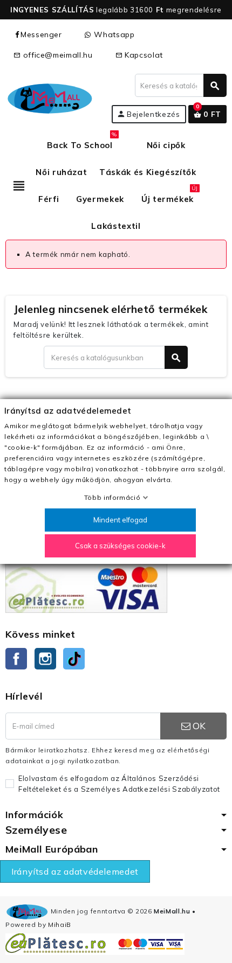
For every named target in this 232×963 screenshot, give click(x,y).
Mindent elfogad (120, 519)
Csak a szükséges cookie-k (120, 545)
